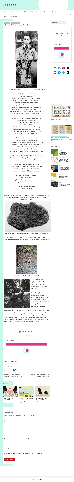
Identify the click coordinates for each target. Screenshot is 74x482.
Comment (6, 419)
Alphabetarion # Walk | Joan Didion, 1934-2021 (64, 171)
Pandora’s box (14, 16)
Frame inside (62, 152)
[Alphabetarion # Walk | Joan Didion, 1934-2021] (54, 170)
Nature (12, 23)
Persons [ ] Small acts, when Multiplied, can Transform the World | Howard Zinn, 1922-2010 (64, 163)
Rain (24, 366)
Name (5, 438)
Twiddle (54, 12)
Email (28, 438)
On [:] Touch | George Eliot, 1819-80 (9, 399)
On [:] (5, 394)
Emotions (38, 12)
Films (18, 12)
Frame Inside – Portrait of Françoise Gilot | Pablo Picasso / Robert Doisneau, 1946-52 (64, 155)
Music (31, 12)
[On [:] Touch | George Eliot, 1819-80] (10, 391)
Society (62, 12)
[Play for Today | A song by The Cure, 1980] (54, 178)
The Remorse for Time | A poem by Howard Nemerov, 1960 (26, 400)
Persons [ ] (61, 160)
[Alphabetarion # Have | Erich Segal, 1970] (42, 391)
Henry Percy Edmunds (11, 366)
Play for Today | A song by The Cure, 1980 (64, 179)
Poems (17, 23)
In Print (25, 12)
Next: (39, 374)
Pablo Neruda (20, 366)
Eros (5, 23)
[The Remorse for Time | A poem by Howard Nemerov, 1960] (26, 391)
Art (13, 12)
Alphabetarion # (40, 394)
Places (5, 16)
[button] (71, 14)
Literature (6, 12)
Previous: (15, 375)
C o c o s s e (9, 5)
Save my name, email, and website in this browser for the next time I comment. (23, 453)
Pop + (60, 177)
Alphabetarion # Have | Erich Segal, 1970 (42, 399)
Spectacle (47, 12)
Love (9, 23)
